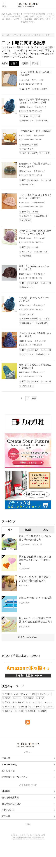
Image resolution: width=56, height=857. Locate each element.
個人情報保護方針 (10, 797)
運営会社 (6, 816)
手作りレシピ (37, 80)
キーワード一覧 (9, 764)
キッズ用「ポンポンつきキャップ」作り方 (34, 299)
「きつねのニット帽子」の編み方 (35, 130)
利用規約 (6, 791)
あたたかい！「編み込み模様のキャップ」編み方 (35, 165)
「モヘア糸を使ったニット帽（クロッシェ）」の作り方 (35, 196)
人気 (45, 529)
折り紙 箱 (37, 544)
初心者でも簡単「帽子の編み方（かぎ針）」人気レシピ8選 (34, 101)
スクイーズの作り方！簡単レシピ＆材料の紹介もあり (35, 579)
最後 (34, 398)
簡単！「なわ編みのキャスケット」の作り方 (34, 268)
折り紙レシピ (24, 544)
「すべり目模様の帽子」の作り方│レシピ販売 (36, 73)
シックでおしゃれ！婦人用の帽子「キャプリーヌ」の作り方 (35, 232)
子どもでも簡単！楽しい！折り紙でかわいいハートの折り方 (35, 560)
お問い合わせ (8, 810)
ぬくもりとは (8, 770)
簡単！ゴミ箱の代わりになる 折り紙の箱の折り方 (35, 537)
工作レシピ (23, 585)
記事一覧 (6, 758)
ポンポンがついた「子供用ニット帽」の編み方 (35, 335)
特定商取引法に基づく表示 (15, 777)
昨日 (10, 529)
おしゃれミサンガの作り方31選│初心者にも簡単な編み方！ (36, 620)
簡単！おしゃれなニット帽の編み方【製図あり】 (35, 366)
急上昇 (28, 529)
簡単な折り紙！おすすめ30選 (35, 597)
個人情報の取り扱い (11, 803)
